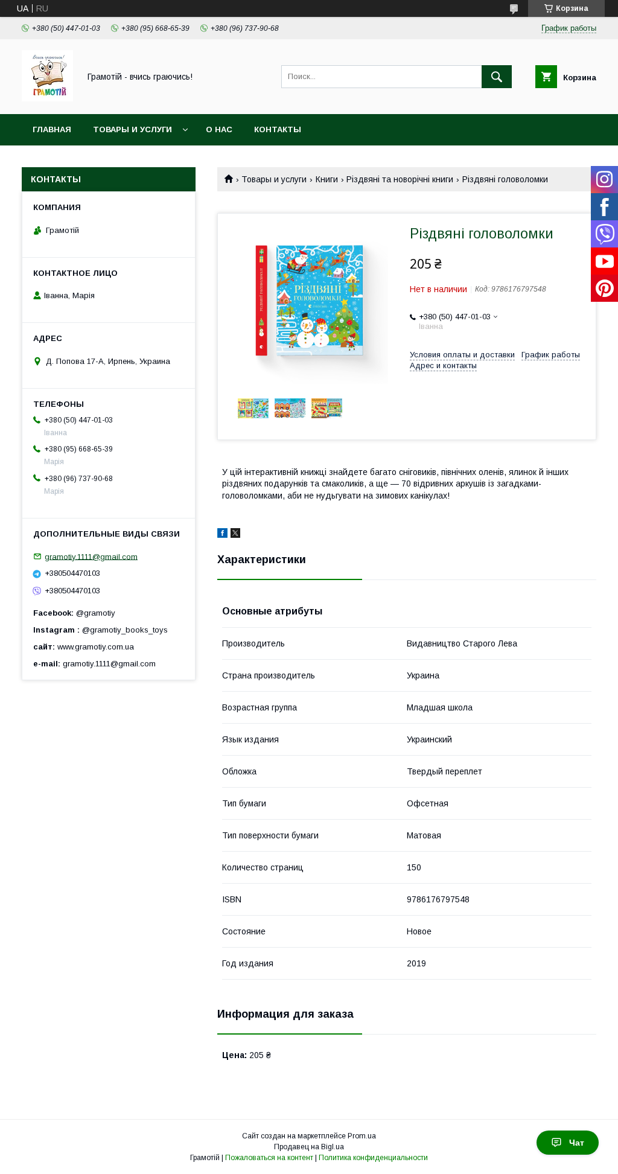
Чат (576, 1142)
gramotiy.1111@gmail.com (91, 556)
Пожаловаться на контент (269, 1157)
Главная (52, 129)
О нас (219, 129)
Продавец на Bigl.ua (309, 1147)
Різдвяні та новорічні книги (399, 179)
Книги (327, 179)
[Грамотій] (47, 98)
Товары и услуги (132, 129)
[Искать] (497, 76)
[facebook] (222, 535)
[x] (235, 535)
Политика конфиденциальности (373, 1157)
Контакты (277, 129)
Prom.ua (362, 1136)
